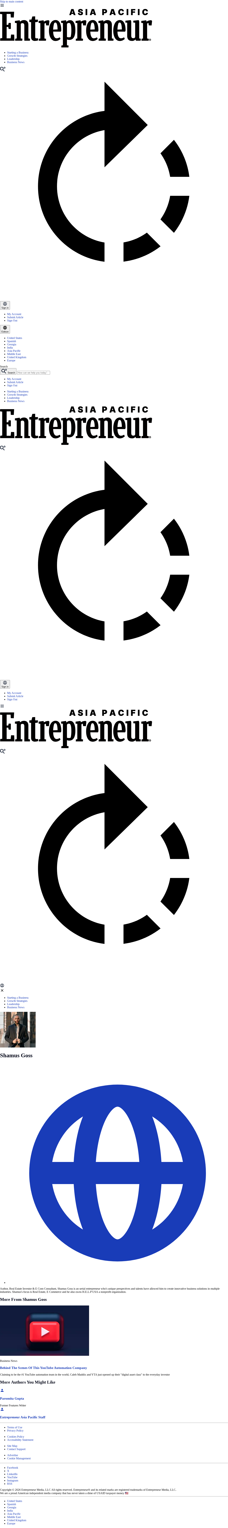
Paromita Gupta (12, 1398)
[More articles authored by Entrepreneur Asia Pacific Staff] (2, 1410)
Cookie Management (19, 1458)
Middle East (14, 354)
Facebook (12, 1467)
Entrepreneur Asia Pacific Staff (22, 1417)
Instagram (12, 1480)
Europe (11, 360)
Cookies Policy (15, 1436)
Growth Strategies (17, 55)
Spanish (11, 341)
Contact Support (16, 1449)
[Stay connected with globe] (117, 1173)
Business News (15, 62)
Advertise (12, 1455)
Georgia (11, 344)
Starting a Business (17, 52)
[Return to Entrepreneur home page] (76, 46)
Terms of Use (14, 1427)
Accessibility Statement (20, 1439)
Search (4, 366)
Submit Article (15, 317)
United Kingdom (16, 357)
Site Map (12, 1445)
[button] (114, 706)
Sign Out (12, 320)
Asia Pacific (14, 350)
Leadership (13, 58)
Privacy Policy (15, 1430)
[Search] (3, 70)
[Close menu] (2, 991)
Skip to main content (11, 1)
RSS (9, 1483)
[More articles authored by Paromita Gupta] (2, 1391)
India (10, 347)
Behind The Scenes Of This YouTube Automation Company (43, 1368)
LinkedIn (12, 1474)
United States (14, 337)
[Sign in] (2, 986)
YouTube (12, 1477)
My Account (14, 314)
